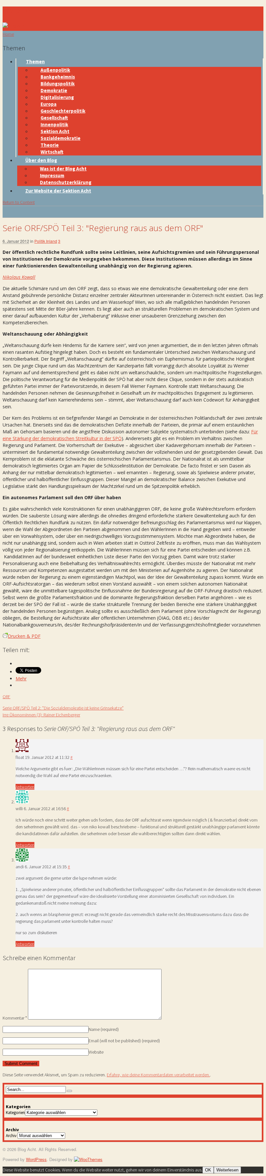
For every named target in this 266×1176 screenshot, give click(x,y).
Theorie (50, 145)
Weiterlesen (227, 1170)
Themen (35, 61)
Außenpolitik (55, 70)
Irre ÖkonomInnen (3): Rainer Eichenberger (41, 715)
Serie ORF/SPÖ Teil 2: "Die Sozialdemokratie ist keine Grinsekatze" (63, 708)
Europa (48, 104)
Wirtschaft (52, 152)
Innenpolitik (54, 124)
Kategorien (15, 1112)
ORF (6, 696)
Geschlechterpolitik (63, 111)
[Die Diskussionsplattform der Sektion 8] (14, 26)
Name (104, 1029)
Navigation (16, 10)
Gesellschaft (54, 118)
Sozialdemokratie (60, 138)
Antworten (25, 787)
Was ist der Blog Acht (63, 169)
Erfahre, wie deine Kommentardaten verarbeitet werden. (158, 1075)
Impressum (52, 175)
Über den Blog (41, 160)
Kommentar (15, 1018)
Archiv (11, 1135)
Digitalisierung (57, 97)
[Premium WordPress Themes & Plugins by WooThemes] (88, 1159)
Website (96, 1052)
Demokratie (54, 90)
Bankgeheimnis (58, 77)
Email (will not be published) (124, 1041)
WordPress (36, 1159)
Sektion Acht (55, 131)
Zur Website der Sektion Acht (58, 191)
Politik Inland (45, 241)
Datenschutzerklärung (65, 182)
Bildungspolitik (58, 83)
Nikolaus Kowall (19, 277)
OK (208, 1170)
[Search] (69, 1091)
